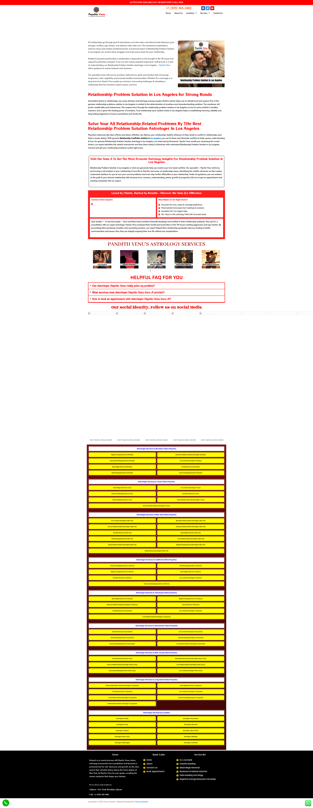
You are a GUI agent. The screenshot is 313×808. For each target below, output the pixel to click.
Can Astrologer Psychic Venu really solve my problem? (123, 285)
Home (168, 13)
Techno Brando (141, 802)
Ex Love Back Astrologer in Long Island (190, 691)
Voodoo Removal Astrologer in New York (156, 551)
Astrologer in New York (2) (190, 730)
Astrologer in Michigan (190, 736)
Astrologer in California (191, 742)
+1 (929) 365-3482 (178, 8)
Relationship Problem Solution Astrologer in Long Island (122, 685)
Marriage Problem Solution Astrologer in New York (191, 520)
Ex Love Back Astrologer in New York (122, 520)
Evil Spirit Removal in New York (122, 532)
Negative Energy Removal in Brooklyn (122, 454)
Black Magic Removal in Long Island (190, 685)
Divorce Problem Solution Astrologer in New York (122, 526)
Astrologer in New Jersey (122, 736)
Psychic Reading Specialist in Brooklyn (190, 472)
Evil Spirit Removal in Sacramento (122, 631)
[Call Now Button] (5, 802)
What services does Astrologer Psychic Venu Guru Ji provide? (128, 292)
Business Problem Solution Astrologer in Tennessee (122, 604)
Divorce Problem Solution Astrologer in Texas (156, 505)
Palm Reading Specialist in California (191, 565)
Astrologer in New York (190, 724)
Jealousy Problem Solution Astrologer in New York (191, 526)
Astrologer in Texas (122, 724)
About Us (178, 13)
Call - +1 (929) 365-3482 (99, 794)
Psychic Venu (164, 65)
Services (203, 13)
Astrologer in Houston (122, 730)
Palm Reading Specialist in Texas (122, 499)
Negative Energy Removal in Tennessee (190, 598)
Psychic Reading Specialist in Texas (122, 493)
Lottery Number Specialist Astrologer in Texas (190, 499)
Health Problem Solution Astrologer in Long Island (122, 703)
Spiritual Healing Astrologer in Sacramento (190, 637)
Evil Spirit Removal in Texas (190, 493)
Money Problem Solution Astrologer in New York (122, 544)
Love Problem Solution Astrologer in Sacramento (190, 643)
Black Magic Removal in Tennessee (122, 598)
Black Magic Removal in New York (191, 532)
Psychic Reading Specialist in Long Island (190, 697)
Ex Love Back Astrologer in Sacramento (190, 631)
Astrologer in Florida (122, 718)
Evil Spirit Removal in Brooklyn (191, 467)
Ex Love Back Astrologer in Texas (191, 487)
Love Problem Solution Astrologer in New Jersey (190, 664)
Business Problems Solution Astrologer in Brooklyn (191, 454)
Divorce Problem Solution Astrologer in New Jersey (122, 664)
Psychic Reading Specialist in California (122, 565)
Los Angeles (155, 138)
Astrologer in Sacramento (190, 718)
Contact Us (218, 13)
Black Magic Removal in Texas (122, 487)
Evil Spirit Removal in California (122, 578)
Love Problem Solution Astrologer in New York (190, 538)
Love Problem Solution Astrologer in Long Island (122, 697)
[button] (191, 13)
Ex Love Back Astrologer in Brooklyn (190, 460)
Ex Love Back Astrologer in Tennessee (190, 610)
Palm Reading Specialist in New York (122, 538)
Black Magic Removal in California (190, 571)
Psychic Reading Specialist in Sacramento (122, 643)
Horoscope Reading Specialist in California (156, 584)
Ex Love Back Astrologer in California (191, 578)
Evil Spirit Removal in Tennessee (122, 610)
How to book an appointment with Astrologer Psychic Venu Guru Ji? (131, 299)
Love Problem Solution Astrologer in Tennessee (156, 616)
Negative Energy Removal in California (122, 571)
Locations (190, 13)
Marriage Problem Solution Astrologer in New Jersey (190, 658)
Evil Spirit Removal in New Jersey (122, 658)
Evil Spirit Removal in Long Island (122, 691)
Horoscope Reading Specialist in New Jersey (122, 670)
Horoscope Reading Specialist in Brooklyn (122, 460)
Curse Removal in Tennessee (190, 604)
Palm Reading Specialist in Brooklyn (122, 472)
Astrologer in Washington (122, 742)
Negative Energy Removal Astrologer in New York (190, 544)
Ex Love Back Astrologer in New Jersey (190, 670)
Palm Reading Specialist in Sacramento (122, 637)
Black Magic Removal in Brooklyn (122, 467)
